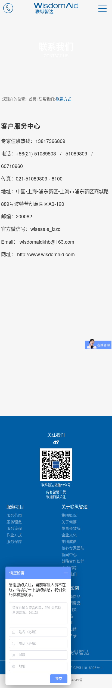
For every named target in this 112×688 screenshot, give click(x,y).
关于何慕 (69, 521)
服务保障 (14, 541)
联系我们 (46, 99)
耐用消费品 (70, 603)
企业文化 (69, 534)
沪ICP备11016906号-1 (86, 667)
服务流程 (14, 528)
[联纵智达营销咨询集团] (56, 8)
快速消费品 (70, 596)
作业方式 (14, 534)
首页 (32, 99)
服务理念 (14, 521)
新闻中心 (69, 554)
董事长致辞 (70, 528)
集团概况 (69, 515)
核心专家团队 (72, 548)
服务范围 (14, 515)
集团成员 (69, 541)
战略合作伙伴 (72, 561)
